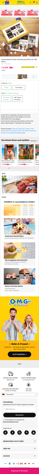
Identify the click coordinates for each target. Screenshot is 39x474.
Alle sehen (33, 141)
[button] (2, 152)
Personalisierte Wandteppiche (14, 133)
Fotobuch (28, 128)
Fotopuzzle (15, 128)
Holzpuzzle (21, 128)
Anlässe (6, 456)
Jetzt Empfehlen (18, 354)
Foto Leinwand (13, 130)
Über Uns (6, 449)
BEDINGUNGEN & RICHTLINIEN (13, 441)
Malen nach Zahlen (23, 130)
